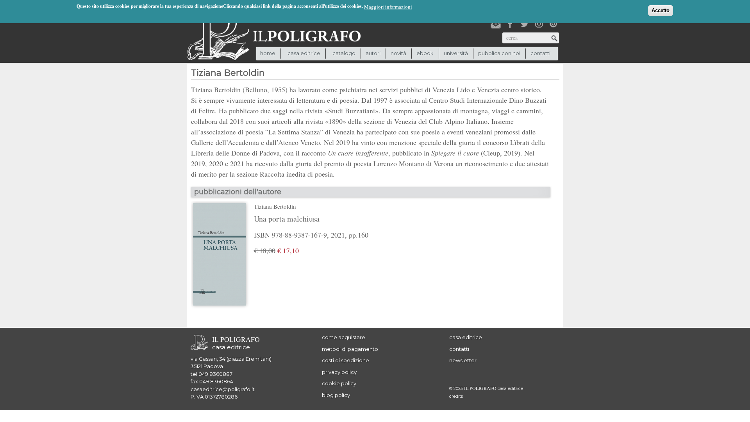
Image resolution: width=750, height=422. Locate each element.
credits (456, 396)
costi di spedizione (345, 360)
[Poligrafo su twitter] (524, 24)
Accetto (661, 10)
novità (398, 53)
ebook (425, 53)
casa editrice (465, 337)
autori (373, 53)
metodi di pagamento (350, 349)
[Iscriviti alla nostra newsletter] (495, 24)
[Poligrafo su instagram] (539, 24)
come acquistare (343, 337)
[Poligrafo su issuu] (553, 24)
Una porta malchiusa (287, 218)
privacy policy (339, 372)
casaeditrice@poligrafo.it (223, 389)
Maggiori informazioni (388, 6)
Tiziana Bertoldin (275, 206)
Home (267, 53)
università (456, 53)
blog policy (336, 395)
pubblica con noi (499, 53)
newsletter (463, 360)
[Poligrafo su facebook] (510, 24)
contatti (540, 53)
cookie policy (339, 383)
